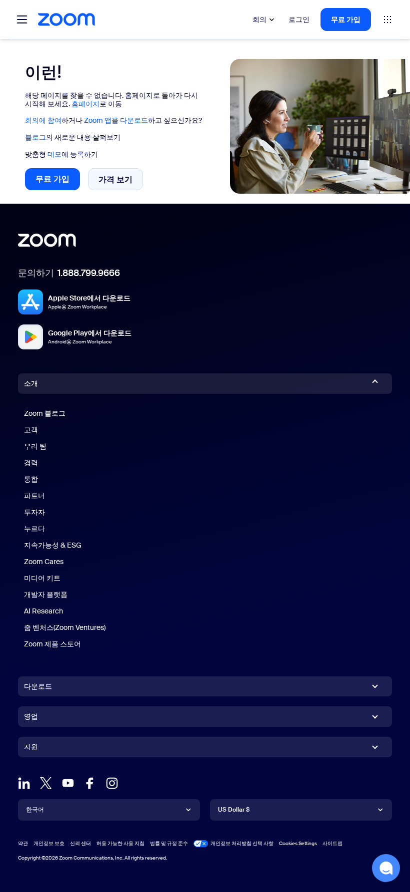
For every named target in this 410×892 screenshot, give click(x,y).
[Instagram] (112, 783)
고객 (31, 429)
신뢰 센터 (80, 843)
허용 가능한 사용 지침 (120, 843)
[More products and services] (387, 19)
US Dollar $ (234, 810)
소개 (31, 383)
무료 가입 (345, 19)
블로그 (35, 137)
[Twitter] (46, 783)
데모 (55, 154)
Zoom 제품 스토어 (52, 643)
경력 (31, 462)
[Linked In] (24, 783)
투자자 (34, 512)
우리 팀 (35, 446)
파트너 (34, 495)
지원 (31, 748)
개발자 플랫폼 (46, 594)
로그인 (299, 19)
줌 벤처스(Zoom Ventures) (65, 627)
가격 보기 (120, 181)
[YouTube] (68, 783)
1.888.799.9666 (89, 273)
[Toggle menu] (22, 19)
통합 (31, 479)
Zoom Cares (44, 561)
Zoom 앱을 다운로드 (116, 120)
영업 (31, 716)
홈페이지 (86, 103)
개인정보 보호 (49, 843)
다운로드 (38, 686)
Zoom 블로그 (45, 413)
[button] (386, 868)
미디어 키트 (42, 578)
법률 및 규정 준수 (169, 843)
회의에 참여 (43, 120)
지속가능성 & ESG (53, 545)
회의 (259, 19)
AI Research (43, 610)
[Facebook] (90, 783)
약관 (23, 843)
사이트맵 (332, 843)
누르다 (34, 528)
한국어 (35, 810)
